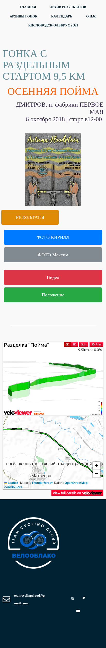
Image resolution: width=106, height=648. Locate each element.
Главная (28, 7)
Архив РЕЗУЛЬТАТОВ (68, 7)
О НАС (91, 16)
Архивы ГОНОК (23, 16)
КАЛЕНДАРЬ (61, 16)
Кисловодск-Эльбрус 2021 (53, 25)
